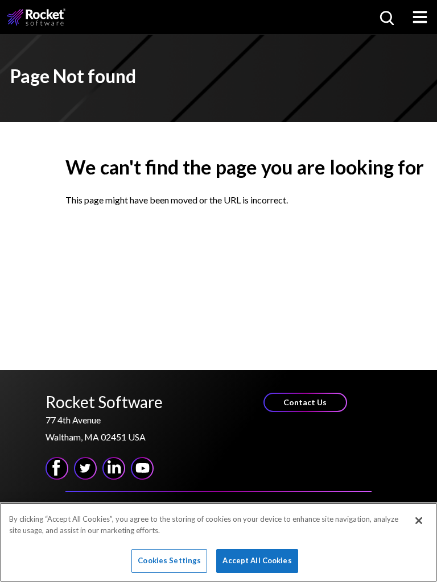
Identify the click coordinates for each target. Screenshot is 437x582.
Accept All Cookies (256, 560)
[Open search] (385, 17)
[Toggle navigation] (420, 17)
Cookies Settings (169, 560)
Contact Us (305, 402)
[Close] (418, 520)
